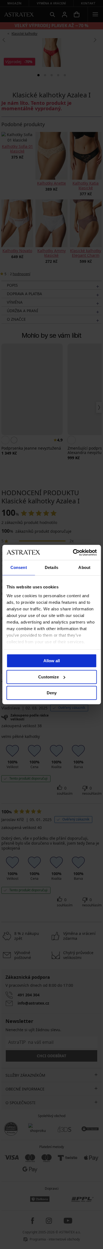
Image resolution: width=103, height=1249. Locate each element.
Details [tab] (51, 567)
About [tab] (84, 567)
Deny (52, 692)
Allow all (51, 660)
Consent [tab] (18, 567)
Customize (48, 677)
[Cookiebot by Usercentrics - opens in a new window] (73, 552)
